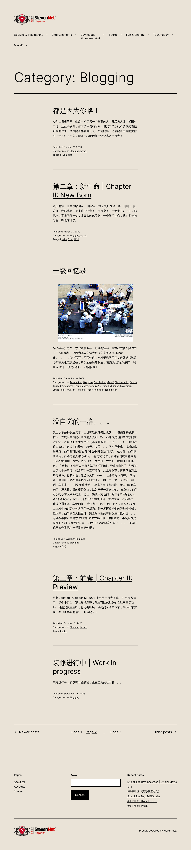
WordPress (170, 830)
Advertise (19, 786)
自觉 (64, 546)
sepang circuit (109, 389)
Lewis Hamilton (61, 389)
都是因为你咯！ (76, 110)
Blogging (74, 151)
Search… (76, 775)
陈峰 (70, 154)
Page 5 (116, 732)
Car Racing (100, 382)
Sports (113, 34)
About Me (19, 781)
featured (68, 386)
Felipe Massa (81, 386)
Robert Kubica (93, 389)
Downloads (90, 36)
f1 (62, 386)
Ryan (64, 154)
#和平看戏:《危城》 (138, 805)
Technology (161, 34)
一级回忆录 (69, 271)
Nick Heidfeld (77, 389)
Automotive (76, 382)
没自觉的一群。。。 (83, 421)
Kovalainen (126, 386)
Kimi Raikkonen (111, 386)
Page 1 (76, 732)
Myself (18, 45)
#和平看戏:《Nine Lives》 (142, 801)
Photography (121, 382)
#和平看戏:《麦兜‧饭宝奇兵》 (144, 791)
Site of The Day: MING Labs (143, 796)
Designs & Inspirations (28, 34)
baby (64, 239)
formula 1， (95, 386)
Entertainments (62, 34)
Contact (19, 791)
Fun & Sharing (135, 34)
